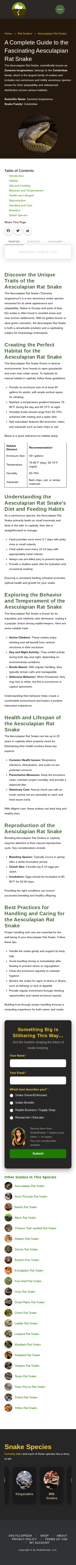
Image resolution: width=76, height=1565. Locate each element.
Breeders (14, 210)
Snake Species (18, 215)
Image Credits (26, 251)
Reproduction (17, 200)
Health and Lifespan (21, 195)
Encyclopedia (20, 1535)
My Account (40, 1542)
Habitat (13, 180)
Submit (38, 1153)
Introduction (16, 175)
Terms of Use (56, 1539)
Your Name (18, 1055)
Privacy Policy (24, 1539)
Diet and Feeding (19, 185)
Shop (44, 1535)
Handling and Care (20, 205)
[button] (60, 9)
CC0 (54, 251)
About (62, 1535)
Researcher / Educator (29, 1117)
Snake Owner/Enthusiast (31, 1095)
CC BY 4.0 (43, 251)
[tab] (13, 241)
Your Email (18, 1072)
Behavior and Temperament (26, 190)
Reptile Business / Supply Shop (35, 1110)
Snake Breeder (24, 1102)
